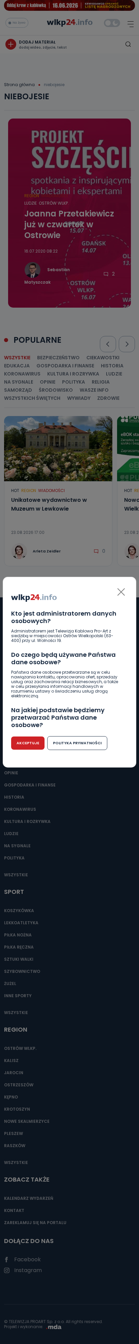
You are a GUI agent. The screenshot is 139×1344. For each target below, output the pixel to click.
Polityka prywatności (77, 743)
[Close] (121, 592)
